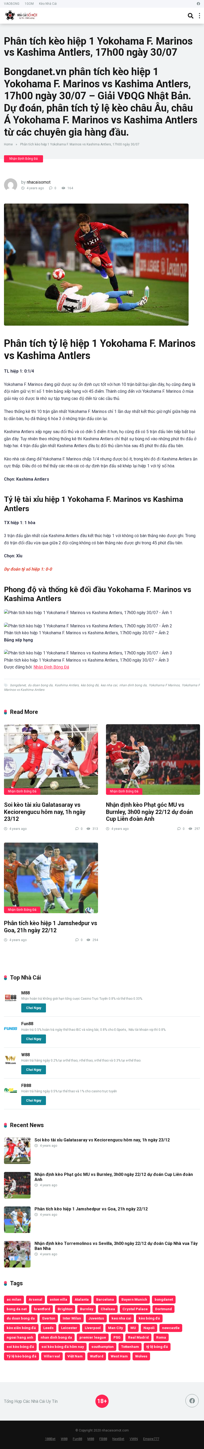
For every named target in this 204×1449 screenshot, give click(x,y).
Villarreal (52, 1356)
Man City (115, 1328)
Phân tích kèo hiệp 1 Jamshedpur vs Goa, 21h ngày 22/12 (50, 927)
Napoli (149, 1328)
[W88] (10, 1064)
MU (133, 1328)
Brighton (65, 1309)
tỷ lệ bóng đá (157, 1346)
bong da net (17, 1309)
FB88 (26, 1085)
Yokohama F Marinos (164, 685)
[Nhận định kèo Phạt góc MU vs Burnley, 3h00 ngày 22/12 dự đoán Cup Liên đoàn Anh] (153, 759)
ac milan (14, 1299)
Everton (48, 1318)
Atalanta (82, 1299)
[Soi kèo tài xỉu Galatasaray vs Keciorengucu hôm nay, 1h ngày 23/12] (51, 759)
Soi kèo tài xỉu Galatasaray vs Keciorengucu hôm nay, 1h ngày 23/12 (45, 811)
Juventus (96, 1318)
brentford (42, 1309)
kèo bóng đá (90, 685)
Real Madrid (138, 1337)
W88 (25, 1054)
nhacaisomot (38, 182)
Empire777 (151, 1439)
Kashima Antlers (67, 685)
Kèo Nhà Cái (48, 4)
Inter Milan (72, 1318)
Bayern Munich (134, 1299)
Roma (161, 1337)
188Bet (50, 1439)
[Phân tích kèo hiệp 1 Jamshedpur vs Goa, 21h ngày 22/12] (51, 878)
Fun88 (27, 1023)
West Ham (119, 1356)
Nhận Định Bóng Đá (23, 159)
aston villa (58, 1299)
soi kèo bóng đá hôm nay (62, 1346)
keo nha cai (109, 685)
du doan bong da (40, 685)
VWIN (134, 1439)
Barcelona (105, 1299)
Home (8, 144)
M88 (25, 992)
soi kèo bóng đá (20, 1346)
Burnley (86, 1309)
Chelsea (108, 1309)
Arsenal (35, 1299)
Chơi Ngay (33, 1008)
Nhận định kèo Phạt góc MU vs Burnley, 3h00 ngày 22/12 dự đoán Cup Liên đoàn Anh (149, 811)
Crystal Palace (135, 1309)
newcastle (171, 1328)
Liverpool (93, 1328)
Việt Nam (75, 1356)
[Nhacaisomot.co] (22, 15)
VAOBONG (11, 4)
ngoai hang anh (20, 1337)
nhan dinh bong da (133, 685)
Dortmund (163, 1309)
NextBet (118, 1439)
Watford (96, 1356)
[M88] (10, 1003)
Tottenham (130, 1346)
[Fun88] (10, 1033)
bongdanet (18, 685)
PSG (117, 1337)
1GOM (29, 4)
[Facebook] (198, 4)
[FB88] (10, 1095)
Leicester (69, 1328)
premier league (92, 1337)
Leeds (48, 1328)
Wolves (141, 1356)
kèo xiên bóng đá (21, 1328)
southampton (102, 1346)
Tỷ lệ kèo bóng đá (21, 1356)
